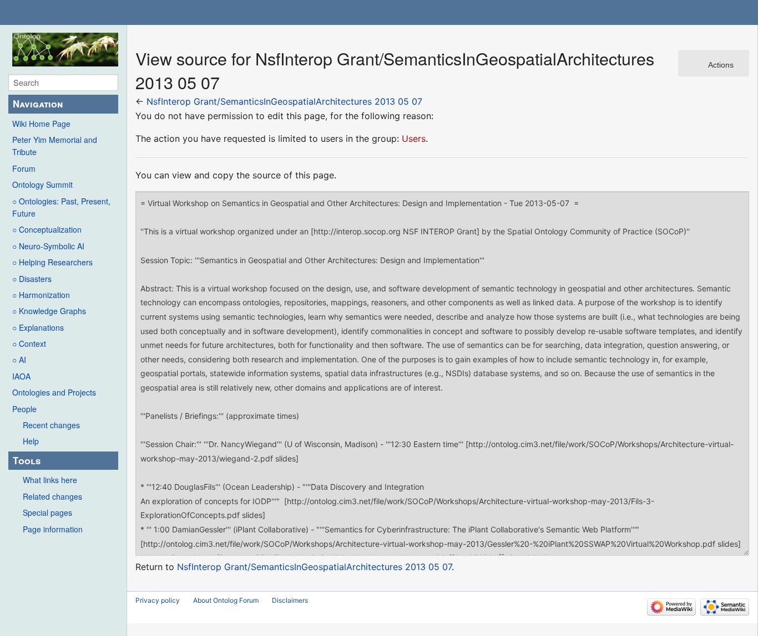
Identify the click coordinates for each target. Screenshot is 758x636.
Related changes (52, 496)
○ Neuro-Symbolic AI (48, 246)
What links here (50, 479)
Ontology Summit (42, 184)
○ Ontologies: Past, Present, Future (61, 207)
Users (414, 138)
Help (31, 441)
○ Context (29, 343)
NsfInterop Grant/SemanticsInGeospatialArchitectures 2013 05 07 (284, 101)
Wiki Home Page (41, 123)
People (24, 408)
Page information (53, 529)
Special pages (47, 512)
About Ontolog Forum (226, 600)
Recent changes (51, 424)
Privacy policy (157, 600)
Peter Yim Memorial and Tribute (54, 145)
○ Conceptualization (47, 229)
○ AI (19, 359)
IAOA (21, 376)
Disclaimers (290, 600)
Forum (24, 168)
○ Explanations (38, 327)
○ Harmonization (41, 294)
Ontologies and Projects (54, 392)
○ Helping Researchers (52, 262)
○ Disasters (32, 278)
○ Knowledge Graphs (49, 310)
